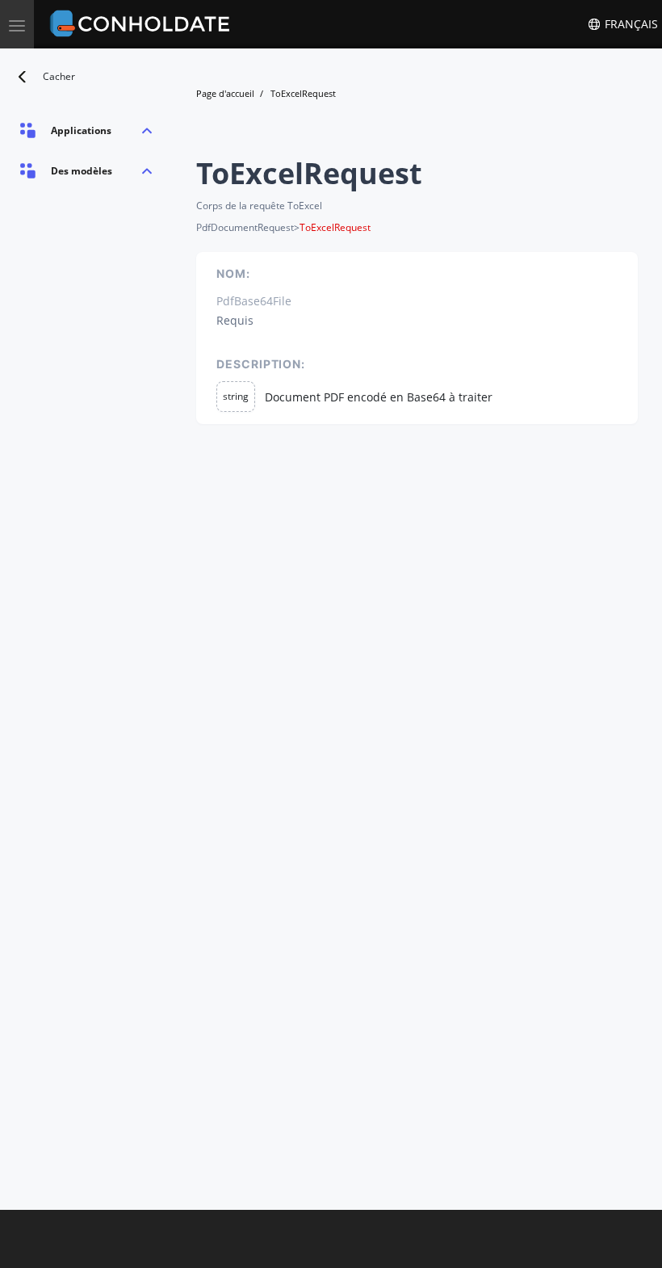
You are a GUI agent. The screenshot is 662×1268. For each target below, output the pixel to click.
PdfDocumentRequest (245, 228)
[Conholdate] (143, 24)
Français (629, 24)
